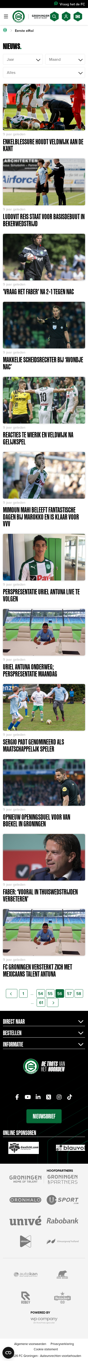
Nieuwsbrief (44, 1116)
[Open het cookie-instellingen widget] (8, 1353)
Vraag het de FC (72, 4)
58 (78, 994)
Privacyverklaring (62, 1344)
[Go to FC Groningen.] (5, 30)
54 (40, 994)
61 (41, 1003)
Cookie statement (46, 1349)
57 (69, 994)
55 (50, 994)
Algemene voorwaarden (30, 1344)
